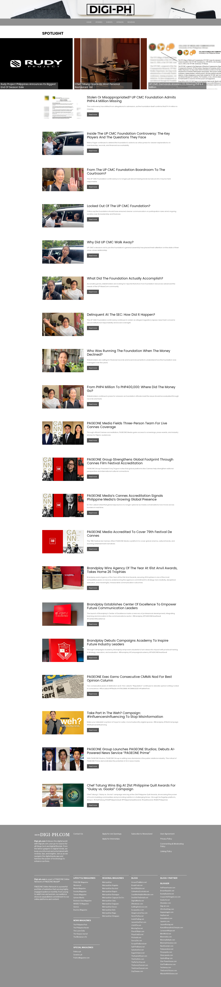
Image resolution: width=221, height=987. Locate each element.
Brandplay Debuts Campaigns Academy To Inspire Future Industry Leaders (127, 642)
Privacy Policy (166, 839)
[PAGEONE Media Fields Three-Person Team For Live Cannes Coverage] (63, 433)
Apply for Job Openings (111, 834)
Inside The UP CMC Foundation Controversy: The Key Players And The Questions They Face (128, 135)
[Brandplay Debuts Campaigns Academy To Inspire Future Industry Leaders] (63, 650)
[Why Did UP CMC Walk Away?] (63, 252)
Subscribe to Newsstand (141, 834)
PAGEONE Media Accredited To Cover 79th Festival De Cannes (129, 534)
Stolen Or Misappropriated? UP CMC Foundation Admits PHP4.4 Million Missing (131, 99)
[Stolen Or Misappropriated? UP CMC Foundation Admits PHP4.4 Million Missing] (63, 107)
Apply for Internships (111, 839)
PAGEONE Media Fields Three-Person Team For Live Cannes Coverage (127, 425)
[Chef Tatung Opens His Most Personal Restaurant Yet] (110, 63)
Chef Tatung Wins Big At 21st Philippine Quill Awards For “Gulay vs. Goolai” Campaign (131, 787)
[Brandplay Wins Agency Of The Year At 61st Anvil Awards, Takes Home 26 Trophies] (63, 578)
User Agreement (167, 834)
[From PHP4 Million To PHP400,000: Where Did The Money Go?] (63, 396)
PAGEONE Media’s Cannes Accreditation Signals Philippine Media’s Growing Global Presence (125, 497)
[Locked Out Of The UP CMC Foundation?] (63, 215)
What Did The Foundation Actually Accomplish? (125, 278)
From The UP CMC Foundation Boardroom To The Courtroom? (126, 172)
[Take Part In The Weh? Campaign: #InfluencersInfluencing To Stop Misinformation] (63, 722)
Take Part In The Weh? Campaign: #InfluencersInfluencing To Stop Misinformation (125, 715)
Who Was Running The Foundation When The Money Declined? (128, 353)
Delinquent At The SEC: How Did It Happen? (121, 314)
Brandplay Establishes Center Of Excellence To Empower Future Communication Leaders (131, 606)
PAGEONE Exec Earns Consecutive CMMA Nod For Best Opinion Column (129, 679)
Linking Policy (166, 851)
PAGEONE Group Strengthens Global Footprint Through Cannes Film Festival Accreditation (130, 461)
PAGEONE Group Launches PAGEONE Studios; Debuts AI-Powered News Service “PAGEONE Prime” (131, 751)
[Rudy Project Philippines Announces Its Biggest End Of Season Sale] (36, 63)
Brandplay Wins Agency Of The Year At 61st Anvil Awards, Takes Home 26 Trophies (132, 570)
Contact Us (78, 834)
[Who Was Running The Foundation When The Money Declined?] (63, 360)
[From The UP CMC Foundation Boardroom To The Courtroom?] (63, 179)
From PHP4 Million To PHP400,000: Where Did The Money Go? (131, 389)
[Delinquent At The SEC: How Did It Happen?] (63, 324)
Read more (93, 114)
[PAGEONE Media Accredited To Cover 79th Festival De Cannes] (63, 541)
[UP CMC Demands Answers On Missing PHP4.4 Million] (184, 63)
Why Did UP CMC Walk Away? (110, 242)
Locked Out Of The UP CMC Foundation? (118, 206)
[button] (184, 9)
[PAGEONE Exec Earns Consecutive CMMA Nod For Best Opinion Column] (63, 686)
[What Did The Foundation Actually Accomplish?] (63, 288)
